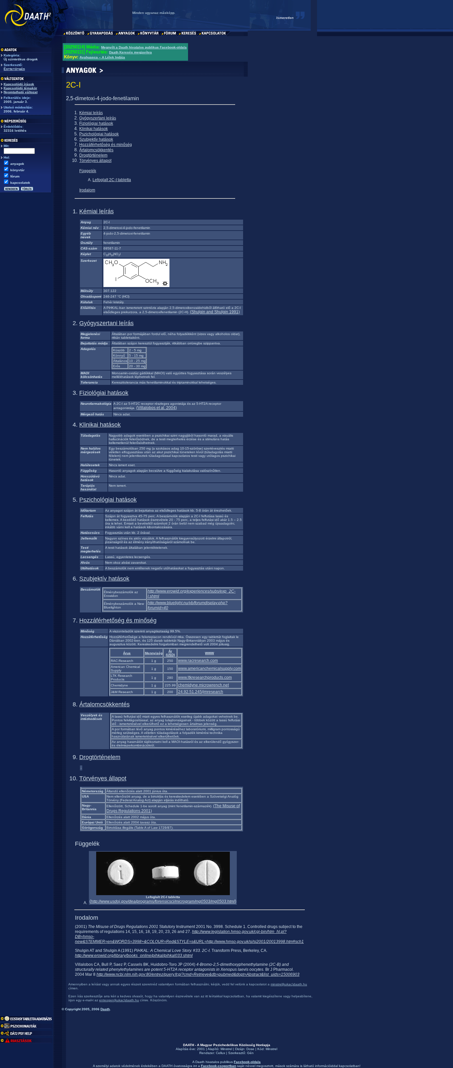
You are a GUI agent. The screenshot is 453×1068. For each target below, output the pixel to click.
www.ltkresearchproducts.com (205, 677)
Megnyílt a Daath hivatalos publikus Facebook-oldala (144, 47)
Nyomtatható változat (20, 92)
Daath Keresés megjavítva (130, 52)
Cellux (220, 1053)
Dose (250, 1049)
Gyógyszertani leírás (97, 118)
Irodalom (87, 190)
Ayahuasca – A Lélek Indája (102, 57)
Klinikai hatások (93, 128)
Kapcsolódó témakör (20, 88)
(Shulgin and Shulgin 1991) (215, 312)
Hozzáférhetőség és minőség (105, 144)
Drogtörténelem (93, 155)
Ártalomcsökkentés (96, 150)
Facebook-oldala (247, 1062)
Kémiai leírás (91, 112)
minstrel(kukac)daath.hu (289, 984)
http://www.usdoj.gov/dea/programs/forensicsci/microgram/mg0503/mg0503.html (163, 901)
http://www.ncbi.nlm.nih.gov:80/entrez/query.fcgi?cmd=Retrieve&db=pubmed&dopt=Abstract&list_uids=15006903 (198, 974)
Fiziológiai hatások (96, 123)
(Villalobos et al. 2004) (156, 407)
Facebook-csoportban (218, 1066)
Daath (105, 1009)
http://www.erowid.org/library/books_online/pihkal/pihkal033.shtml (134, 955)
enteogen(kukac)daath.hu (119, 1000)
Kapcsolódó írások (19, 84)
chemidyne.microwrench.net (203, 685)
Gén (250, 1053)
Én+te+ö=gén (14, 69)
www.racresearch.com (198, 660)
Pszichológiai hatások (99, 134)
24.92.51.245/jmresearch (200, 691)
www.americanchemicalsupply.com (209, 668)
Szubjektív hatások (96, 139)
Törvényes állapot (95, 160)
